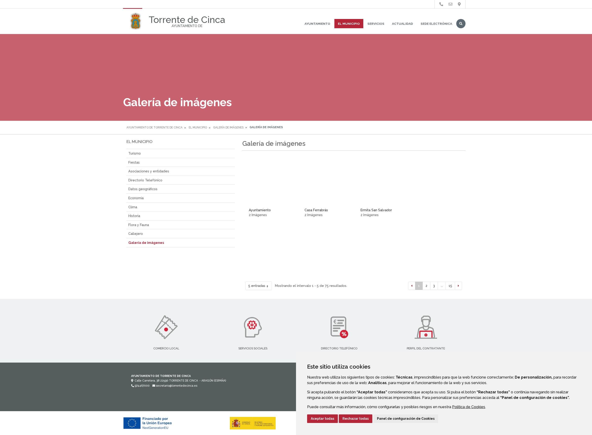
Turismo (134, 153)
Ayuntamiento (317, 23)
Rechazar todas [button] (355, 418)
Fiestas (134, 162)
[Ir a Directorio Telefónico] (441, 4)
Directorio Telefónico (145, 180)
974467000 (142, 385)
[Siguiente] (458, 286)
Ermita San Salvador (376, 210)
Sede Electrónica (436, 23)
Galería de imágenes (228, 127)
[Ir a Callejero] (459, 4)
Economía (136, 198)
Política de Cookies (468, 407)
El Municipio (349, 23)
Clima (132, 207)
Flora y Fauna (138, 225)
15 (450, 286)
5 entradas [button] (256, 286)
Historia (134, 216)
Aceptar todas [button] (322, 418)
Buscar (461, 23)
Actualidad (402, 23)
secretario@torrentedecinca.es (176, 385)
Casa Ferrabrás (316, 210)
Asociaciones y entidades (148, 171)
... (442, 286)
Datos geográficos (142, 189)
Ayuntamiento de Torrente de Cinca (154, 127)
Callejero (135, 234)
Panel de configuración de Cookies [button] (406, 418)
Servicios (375, 23)
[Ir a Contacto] (450, 4)
